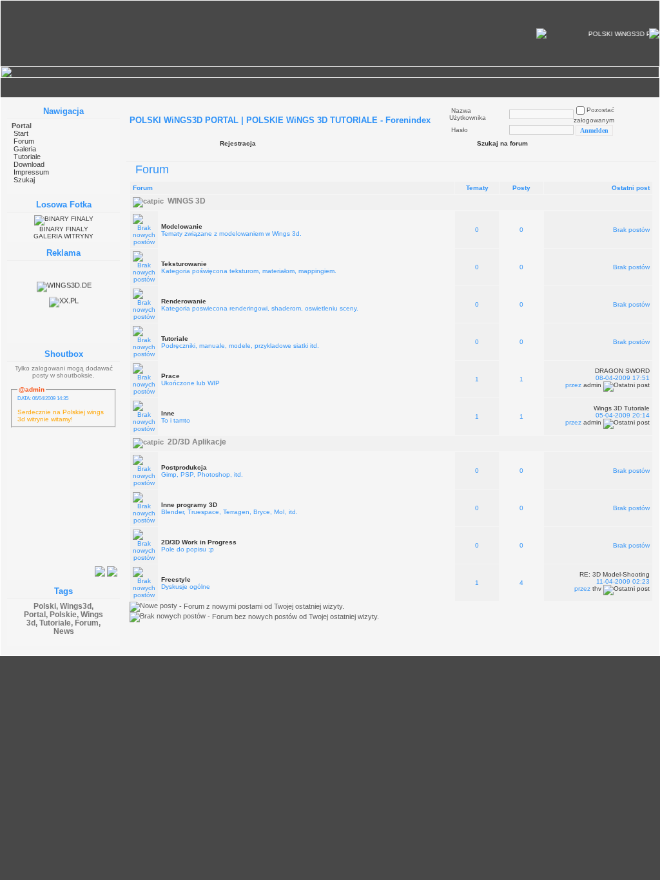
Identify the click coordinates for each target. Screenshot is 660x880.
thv (596, 588)
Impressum (31, 172)
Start (21, 133)
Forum (24, 141)
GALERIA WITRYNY (63, 236)
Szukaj (24, 180)
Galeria (25, 149)
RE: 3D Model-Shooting (614, 574)
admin (592, 384)
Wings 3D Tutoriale (622, 408)
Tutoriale (27, 156)
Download (29, 164)
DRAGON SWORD (622, 370)
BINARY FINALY (63, 229)
